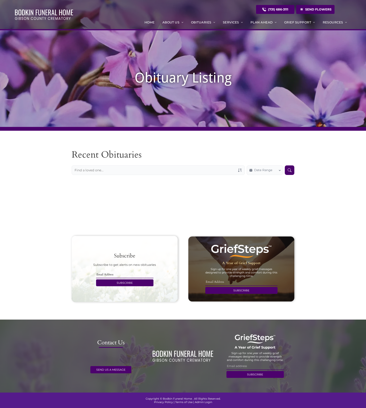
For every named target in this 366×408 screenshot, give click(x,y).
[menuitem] (150, 22)
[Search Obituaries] (289, 170)
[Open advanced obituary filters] (239, 170)
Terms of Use (184, 402)
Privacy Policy (163, 402)
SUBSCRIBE (125, 283)
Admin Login (203, 402)
